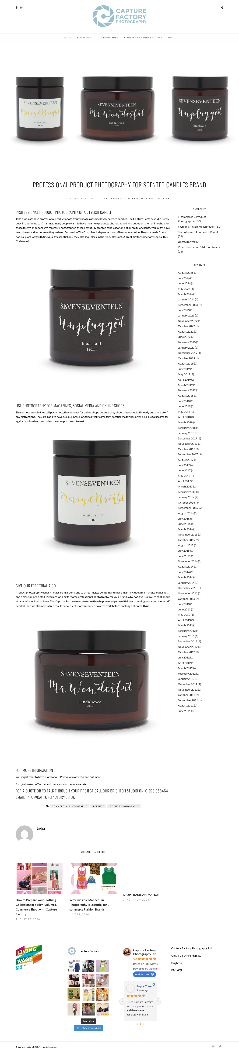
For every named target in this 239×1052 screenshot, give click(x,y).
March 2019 (185, 385)
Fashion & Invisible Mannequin (196, 226)
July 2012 (184, 657)
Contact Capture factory (143, 37)
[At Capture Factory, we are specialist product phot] (74, 980)
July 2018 (184, 401)
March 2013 (185, 625)
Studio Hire (109, 37)
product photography (123, 806)
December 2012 (187, 641)
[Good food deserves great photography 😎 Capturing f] (74, 994)
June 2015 (184, 556)
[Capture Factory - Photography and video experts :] (88, 966)
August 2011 (186, 705)
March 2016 (185, 529)
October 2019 (186, 358)
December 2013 (187, 587)
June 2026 (184, 283)
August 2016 (186, 513)
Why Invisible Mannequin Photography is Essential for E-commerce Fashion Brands (89, 904)
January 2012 (186, 678)
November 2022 (188, 320)
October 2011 (186, 694)
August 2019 (186, 363)
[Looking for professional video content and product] (102, 966)
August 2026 (186, 272)
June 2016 (184, 523)
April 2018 (184, 416)
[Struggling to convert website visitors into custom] (102, 994)
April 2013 (184, 620)
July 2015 (184, 550)
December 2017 (187, 438)
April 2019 (184, 379)
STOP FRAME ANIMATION (141, 895)
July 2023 (184, 310)
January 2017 (186, 497)
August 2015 (186, 545)
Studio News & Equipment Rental (198, 232)
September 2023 (188, 304)
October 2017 (186, 449)
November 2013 (188, 593)
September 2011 (188, 700)
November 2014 (188, 561)
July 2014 (184, 572)
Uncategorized (187, 241)
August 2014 (186, 566)
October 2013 (186, 598)
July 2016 (184, 518)
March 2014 (185, 577)
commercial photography (69, 806)
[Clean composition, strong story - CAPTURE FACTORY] (74, 1009)
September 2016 (188, 507)
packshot (98, 806)
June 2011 (184, 710)
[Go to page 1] (134, 1024)
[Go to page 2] (137, 1024)
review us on (142, 973)
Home (67, 37)
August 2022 (186, 331)
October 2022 (186, 326)
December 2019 (187, 352)
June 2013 (184, 609)
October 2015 (186, 539)
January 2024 (186, 299)
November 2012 (188, 646)
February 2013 (187, 630)
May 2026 (184, 288)
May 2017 (184, 475)
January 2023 (186, 315)
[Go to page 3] (140, 1024)
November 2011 (188, 689)
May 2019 (184, 374)
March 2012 (185, 668)
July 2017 (184, 465)
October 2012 (186, 652)
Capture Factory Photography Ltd (144, 952)
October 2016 (186, 502)
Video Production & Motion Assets (199, 247)
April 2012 (184, 662)
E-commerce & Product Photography (139, 198)
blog (171, 37)
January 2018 (186, 433)
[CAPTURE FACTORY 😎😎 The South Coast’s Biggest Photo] (88, 980)
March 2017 (185, 486)
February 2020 (187, 342)
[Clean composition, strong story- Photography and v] (102, 1009)
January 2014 (186, 582)
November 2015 (188, 534)
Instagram (58, 784)
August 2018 (186, 395)
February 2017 (187, 491)
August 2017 (186, 459)
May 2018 (184, 411)
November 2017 (188, 443)
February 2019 (187, 390)
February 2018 (187, 427)
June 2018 (184, 406)
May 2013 (184, 614)
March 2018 (185, 422)
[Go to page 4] (143, 1024)
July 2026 (184, 278)
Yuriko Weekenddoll (145, 986)
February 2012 (187, 673)
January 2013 (186, 636)
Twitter (41, 784)
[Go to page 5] (145, 1024)
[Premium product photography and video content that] (88, 1009)
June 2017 (184, 470)
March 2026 (185, 294)
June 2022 (184, 336)
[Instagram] (21, 7)
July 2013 (184, 604)
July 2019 (184, 368)
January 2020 (186, 347)
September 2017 (188, 454)
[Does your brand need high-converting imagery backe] (74, 966)
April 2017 (184, 481)
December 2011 (187, 684)
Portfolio (85, 37)
